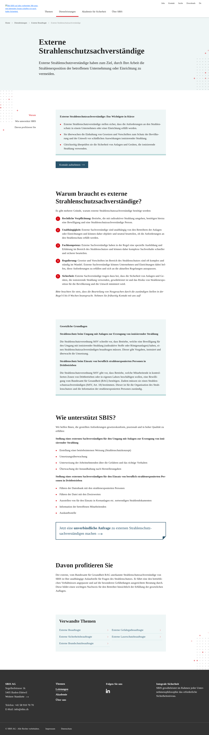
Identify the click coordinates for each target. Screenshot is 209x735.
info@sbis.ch (21, 709)
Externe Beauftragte (39, 23)
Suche (180, 3)
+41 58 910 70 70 (24, 705)
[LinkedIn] (108, 691)
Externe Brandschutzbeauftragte (76, 643)
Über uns (61, 699)
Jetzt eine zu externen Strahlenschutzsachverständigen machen (105, 530)
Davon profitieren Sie (25, 127)
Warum (32, 115)
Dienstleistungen (67, 11)
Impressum (50, 728)
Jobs (163, 3)
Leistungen (62, 689)
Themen (49, 11)
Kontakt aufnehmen (69, 164)
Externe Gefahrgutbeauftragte (127, 629)
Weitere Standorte (15, 696)
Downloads (191, 3)
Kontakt (171, 3)
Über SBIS (117, 11)
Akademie (61, 694)
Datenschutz (66, 728)
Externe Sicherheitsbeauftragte (75, 636)
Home (7, 23)
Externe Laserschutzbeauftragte (129, 636)
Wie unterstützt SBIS (25, 121)
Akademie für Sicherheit (94, 11)
